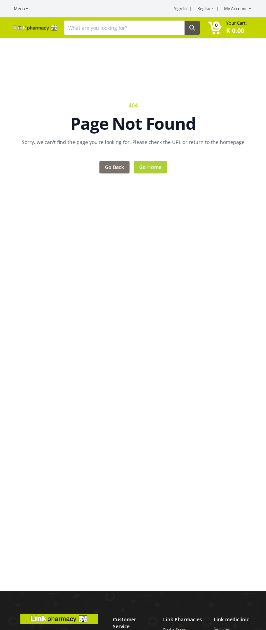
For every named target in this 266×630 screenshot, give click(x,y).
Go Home (150, 167)
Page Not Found (132, 123)
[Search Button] (192, 28)
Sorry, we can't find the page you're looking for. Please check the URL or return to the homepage (133, 142)
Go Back (114, 167)
